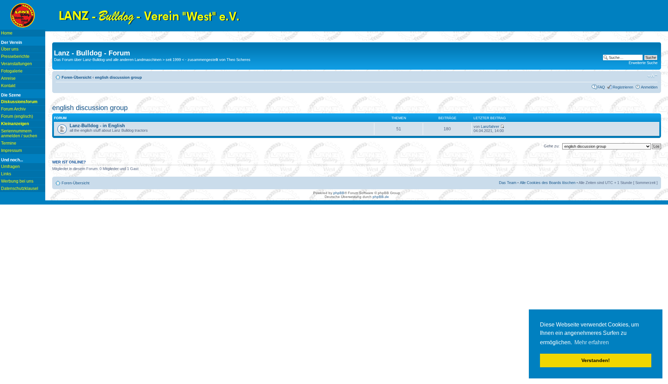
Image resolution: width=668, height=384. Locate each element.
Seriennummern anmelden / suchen (19, 133)
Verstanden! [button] (595, 360)
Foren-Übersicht (77, 77)
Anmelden (649, 87)
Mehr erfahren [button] (591, 342)
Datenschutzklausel (19, 188)
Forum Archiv (13, 109)
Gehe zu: (551, 146)
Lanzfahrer (490, 126)
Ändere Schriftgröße (652, 76)
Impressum (11, 150)
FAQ (601, 87)
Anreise (8, 78)
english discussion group (118, 77)
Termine (8, 143)
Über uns (9, 49)
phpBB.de (381, 197)
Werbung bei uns (17, 181)
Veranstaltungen (16, 63)
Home (7, 33)
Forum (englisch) (17, 116)
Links (6, 173)
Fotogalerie (12, 71)
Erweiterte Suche (643, 63)
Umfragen (10, 166)
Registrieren (623, 87)
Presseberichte (15, 56)
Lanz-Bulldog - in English (97, 125)
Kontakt (8, 85)
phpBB (338, 193)
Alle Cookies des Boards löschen (547, 183)
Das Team (507, 183)
